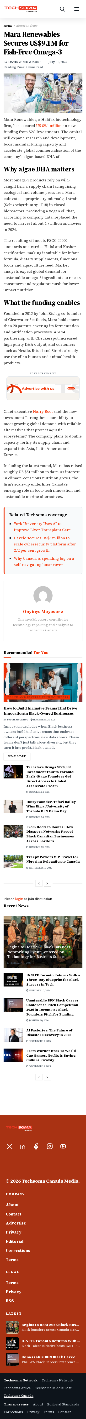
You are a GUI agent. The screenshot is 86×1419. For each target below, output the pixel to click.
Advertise (16, 1223)
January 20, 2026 (38, 1020)
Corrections (18, 1250)
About (12, 1204)
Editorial (15, 1241)
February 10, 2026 (20, 962)
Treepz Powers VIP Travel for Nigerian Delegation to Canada (53, 859)
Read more (19, 756)
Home (8, 26)
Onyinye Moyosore (24, 62)
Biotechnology (27, 26)
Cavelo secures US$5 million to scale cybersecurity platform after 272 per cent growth (45, 544)
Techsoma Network (57, 1380)
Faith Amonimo (17, 719)
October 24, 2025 (38, 791)
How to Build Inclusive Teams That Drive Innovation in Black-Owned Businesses (40, 710)
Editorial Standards (63, 1404)
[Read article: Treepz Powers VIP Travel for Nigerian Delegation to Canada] (13, 861)
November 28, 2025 (44, 719)
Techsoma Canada (18, 1395)
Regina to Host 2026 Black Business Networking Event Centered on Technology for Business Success (38, 951)
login (19, 898)
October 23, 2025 (38, 847)
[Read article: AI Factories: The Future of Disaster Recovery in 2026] (13, 1035)
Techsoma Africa (17, 1387)
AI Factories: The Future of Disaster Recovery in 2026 (49, 1032)
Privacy (14, 1232)
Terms (12, 1259)
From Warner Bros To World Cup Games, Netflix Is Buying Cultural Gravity (51, 1055)
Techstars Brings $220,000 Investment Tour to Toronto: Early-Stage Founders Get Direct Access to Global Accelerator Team (50, 776)
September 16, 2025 (40, 867)
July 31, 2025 (57, 62)
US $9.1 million (49, 125)
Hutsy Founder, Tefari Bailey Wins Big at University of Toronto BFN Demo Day (51, 806)
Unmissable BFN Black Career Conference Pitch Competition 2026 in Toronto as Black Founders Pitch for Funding (52, 1007)
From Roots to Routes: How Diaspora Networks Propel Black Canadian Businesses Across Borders (50, 834)
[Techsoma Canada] (26, 9)
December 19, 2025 (39, 1041)
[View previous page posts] (39, 883)
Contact (14, 1214)
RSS (10, 1300)
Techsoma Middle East (53, 1387)
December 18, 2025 (39, 1066)
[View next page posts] (47, 883)
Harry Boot (43, 411)
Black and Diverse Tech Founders (38, 697)
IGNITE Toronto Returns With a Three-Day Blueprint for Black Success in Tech (53, 980)
